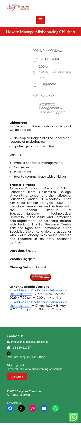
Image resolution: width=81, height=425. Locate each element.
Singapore (48, 84)
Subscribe (17, 376)
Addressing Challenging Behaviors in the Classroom (38, 292)
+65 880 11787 (21, 347)
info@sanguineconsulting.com (29, 341)
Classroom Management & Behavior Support (52, 108)
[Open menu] (40, 20)
